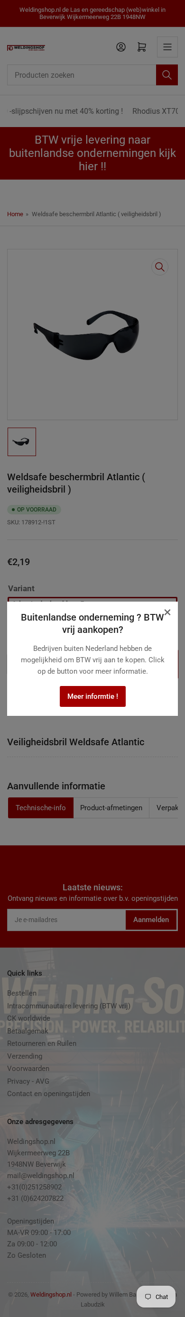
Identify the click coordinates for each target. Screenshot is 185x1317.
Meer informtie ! (92, 696)
